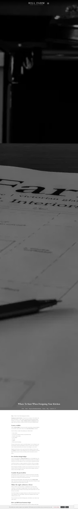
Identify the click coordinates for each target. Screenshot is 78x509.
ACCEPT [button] (62, 507)
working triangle (35, 479)
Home (23, 408)
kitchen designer (17, 427)
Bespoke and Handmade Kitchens (35, 408)
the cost (18, 459)
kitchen (14, 450)
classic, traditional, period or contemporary (28, 420)
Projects (43, 408)
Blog (48, 408)
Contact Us (52, 408)
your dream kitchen (30, 428)
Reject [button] (67, 507)
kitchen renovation (24, 458)
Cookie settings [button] (56, 507)
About (26, 408)
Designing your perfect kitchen (16, 418)
